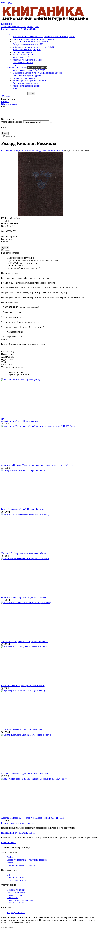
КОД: (3, 218)
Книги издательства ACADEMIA (46, 150)
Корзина (5, 101)
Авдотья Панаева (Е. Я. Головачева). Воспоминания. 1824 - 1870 (32, 818)
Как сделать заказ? (16, 890)
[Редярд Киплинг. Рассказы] (40, 215)
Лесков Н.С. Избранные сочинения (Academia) (24, 553)
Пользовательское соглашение (21, 865)
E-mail (4, 127)
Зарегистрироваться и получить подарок (27, 860)
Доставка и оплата (16, 892)
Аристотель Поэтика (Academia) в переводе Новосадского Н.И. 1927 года (37, 465)
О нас (9, 875)
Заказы (10, 862)
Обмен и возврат (15, 895)
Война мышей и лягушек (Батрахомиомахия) (23, 685)
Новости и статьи (15, 877)
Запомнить (9, 136)
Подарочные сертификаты (20, 900)
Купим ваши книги (16, 880)
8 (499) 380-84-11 (19, 29)
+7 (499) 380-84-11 (16, 912)
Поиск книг (12, 897)
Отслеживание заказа (11, 122)
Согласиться (7, 927)
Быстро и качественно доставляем (17, 823)
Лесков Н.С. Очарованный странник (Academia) (24, 641)
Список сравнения (16, 902)
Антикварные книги (19, 150)
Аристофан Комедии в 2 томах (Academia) (21, 729)
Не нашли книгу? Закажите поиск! (18, 832)
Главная (5, 150)
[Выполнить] (51, 122)
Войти (10, 857)
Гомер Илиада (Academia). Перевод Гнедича (22, 509)
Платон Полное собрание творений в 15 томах (24, 597)
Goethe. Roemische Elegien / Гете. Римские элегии (25, 773)
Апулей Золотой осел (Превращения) (19, 421)
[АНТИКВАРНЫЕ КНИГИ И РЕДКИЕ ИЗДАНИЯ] (45, 21)
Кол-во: (4, 241)
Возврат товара (8, 842)
